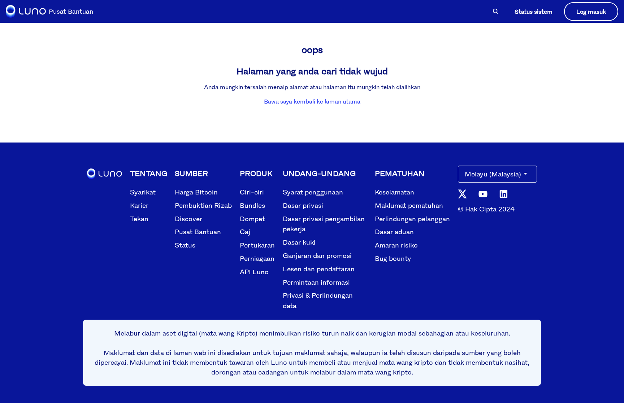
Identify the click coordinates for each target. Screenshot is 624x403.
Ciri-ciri (252, 192)
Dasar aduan (394, 232)
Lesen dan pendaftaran (319, 269)
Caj (245, 232)
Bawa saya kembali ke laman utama (312, 101)
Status (185, 245)
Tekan (139, 219)
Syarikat (143, 192)
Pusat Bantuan (198, 232)
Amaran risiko (396, 245)
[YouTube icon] (483, 193)
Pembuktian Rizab (203, 205)
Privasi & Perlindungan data (318, 300)
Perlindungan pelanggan (412, 219)
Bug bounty (393, 258)
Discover (188, 219)
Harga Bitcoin (196, 192)
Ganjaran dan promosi (317, 255)
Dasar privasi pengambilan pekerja (324, 224)
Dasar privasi (303, 205)
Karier (139, 205)
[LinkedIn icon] (503, 193)
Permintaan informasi (316, 282)
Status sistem (533, 11)
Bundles (252, 205)
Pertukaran (257, 245)
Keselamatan (394, 192)
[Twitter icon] (462, 193)
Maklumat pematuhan (409, 205)
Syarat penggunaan (313, 192)
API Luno (254, 272)
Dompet (252, 219)
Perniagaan (257, 258)
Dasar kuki (299, 242)
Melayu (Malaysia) (493, 174)
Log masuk (591, 11)
